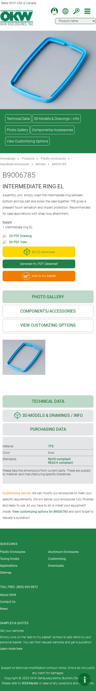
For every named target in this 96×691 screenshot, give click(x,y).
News (4, 609)
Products (28, 158)
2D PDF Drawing (20, 236)
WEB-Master (30, 683)
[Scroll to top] (69, 679)
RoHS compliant (59, 459)
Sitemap (6, 572)
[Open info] (84, 679)
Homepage (7, 158)
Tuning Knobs (9, 559)
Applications (8, 566)
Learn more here (11, 649)
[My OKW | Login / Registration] (54, 11)
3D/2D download (43, 252)
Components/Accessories (52, 130)
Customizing (57, 559)
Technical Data (18, 119)
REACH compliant (60, 463)
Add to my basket (44, 276)
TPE (51, 446)
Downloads (56, 566)
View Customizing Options (27, 141)
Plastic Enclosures (12, 552)
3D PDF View (18, 242)
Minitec (41, 164)
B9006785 (59, 164)
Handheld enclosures (14, 164)
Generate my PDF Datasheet (39, 264)
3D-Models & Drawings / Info (56, 119)
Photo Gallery (17, 130)
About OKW (8, 595)
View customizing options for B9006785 (40, 511)
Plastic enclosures (53, 158)
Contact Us (7, 602)
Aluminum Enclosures (63, 552)
